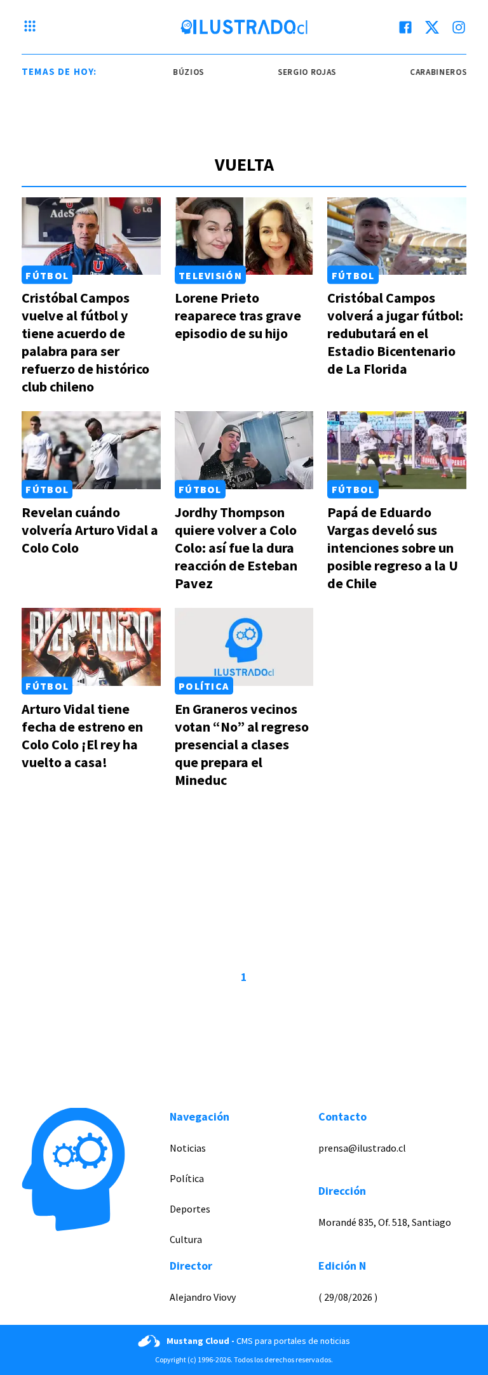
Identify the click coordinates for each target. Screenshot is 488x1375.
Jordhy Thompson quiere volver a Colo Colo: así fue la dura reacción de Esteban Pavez (236, 547)
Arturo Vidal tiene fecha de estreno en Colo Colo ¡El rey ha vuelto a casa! (82, 735)
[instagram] (459, 27)
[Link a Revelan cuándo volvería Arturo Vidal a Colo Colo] (91, 450)
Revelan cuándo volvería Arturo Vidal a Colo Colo (90, 529)
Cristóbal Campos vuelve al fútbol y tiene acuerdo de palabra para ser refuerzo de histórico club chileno (85, 342)
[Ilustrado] (244, 27)
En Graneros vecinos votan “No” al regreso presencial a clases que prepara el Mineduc (242, 744)
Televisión (210, 274)
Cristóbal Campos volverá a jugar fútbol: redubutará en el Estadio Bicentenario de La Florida (395, 333)
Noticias (188, 1147)
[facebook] (405, 27)
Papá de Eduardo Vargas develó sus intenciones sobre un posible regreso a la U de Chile (392, 547)
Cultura (186, 1239)
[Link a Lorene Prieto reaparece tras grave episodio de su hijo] (244, 236)
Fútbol (47, 274)
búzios (172, 72)
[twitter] (432, 27)
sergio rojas (291, 72)
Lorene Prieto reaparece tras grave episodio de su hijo (238, 315)
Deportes (190, 1208)
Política (204, 686)
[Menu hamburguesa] (29, 27)
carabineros (422, 72)
